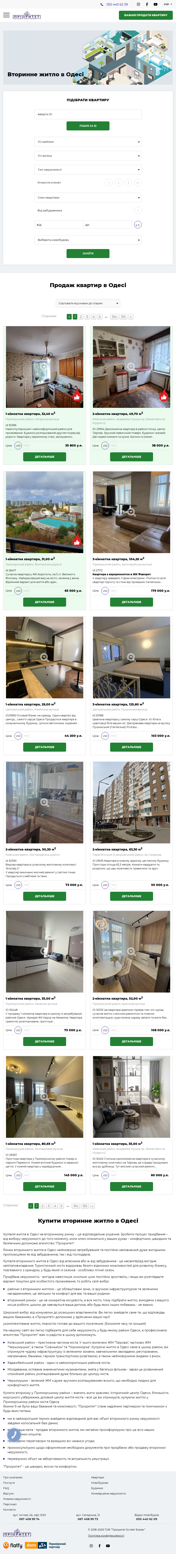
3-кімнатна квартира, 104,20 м (118, 559)
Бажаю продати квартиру (145, 15)
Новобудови (99, 1482)
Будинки (97, 1488)
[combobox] (88, 142)
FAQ (6, 1488)
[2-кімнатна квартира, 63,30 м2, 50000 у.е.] (131, 802)
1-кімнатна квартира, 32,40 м (30, 413)
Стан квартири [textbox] (48, 197)
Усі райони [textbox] (46, 141)
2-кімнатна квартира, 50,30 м (31, 849)
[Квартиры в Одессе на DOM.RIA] (46, 1546)
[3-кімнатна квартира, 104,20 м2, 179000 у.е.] (131, 512)
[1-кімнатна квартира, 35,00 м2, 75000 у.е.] (44, 952)
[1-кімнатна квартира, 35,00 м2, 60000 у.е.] (131, 1097)
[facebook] (147, 4)
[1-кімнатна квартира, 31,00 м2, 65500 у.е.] (44, 512)
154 (114, 317)
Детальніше (44, 456)
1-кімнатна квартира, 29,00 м (30, 704)
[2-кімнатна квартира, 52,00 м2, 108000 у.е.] (131, 952)
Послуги (9, 1482)
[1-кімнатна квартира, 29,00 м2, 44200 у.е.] (44, 657)
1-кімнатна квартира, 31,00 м (30, 559)
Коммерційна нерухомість (108, 1493)
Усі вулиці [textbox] (45, 155)
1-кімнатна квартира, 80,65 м (30, 1143)
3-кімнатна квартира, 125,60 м (118, 704)
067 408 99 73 (88, 1519)
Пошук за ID (88, 125)
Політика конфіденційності (106, 1535)
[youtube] (155, 4)
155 (123, 317)
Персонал (10, 1504)
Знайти (88, 253)
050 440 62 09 (117, 4)
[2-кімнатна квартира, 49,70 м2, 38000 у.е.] (131, 367)
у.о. (138, 224)
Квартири (97, 1477)
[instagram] (138, 4)
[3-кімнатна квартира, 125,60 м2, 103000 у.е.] (131, 657)
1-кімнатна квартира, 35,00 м (30, 998)
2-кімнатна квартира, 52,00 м (118, 998)
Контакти (9, 1509)
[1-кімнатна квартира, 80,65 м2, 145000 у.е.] (44, 1097)
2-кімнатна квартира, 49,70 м (118, 413)
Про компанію (12, 1477)
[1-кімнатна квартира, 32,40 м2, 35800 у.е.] (44, 367)
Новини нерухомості (17, 1498)
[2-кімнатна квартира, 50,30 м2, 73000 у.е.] (44, 802)
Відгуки (8, 1493)
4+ (138, 182)
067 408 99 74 (29, 1519)
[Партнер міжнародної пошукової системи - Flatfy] (12, 1545)
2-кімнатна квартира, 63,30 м (117, 849)
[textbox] (88, 240)
